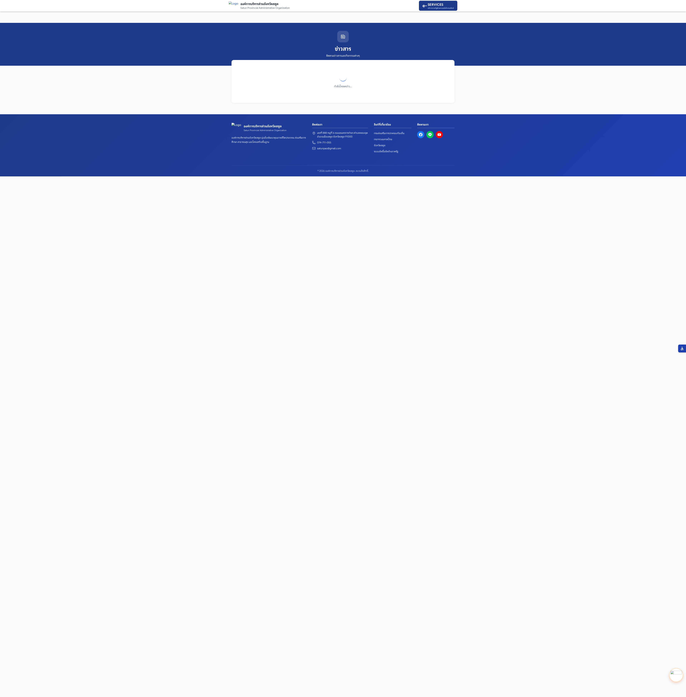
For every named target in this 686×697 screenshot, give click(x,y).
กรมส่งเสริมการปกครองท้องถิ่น (389, 133)
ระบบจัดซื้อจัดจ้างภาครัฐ (386, 151)
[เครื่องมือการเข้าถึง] (682, 348)
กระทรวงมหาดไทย (383, 139)
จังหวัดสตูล (379, 145)
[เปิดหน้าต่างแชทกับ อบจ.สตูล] (676, 675)
